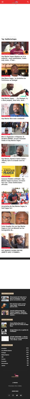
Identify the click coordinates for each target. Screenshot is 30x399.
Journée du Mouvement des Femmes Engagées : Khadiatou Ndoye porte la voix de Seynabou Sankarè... (18, 313)
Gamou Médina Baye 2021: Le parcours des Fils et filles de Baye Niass (19, 324)
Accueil (2, 37)
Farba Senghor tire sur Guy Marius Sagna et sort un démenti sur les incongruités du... (13, 228)
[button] (28, 2)
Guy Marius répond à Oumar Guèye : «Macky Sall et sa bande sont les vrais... (14, 160)
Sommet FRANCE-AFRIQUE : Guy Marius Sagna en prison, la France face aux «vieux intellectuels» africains (13, 181)
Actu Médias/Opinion (6, 53)
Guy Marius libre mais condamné (12, 119)
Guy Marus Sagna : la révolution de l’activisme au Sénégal (13, 79)
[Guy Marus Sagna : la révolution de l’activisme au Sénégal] (15, 70)
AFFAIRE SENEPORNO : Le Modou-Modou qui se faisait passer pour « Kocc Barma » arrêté (19, 338)
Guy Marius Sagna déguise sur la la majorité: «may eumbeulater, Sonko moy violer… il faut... (13, 58)
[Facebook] (9, 395)
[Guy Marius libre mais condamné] (15, 110)
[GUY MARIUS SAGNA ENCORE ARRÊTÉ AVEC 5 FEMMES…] (15, 241)
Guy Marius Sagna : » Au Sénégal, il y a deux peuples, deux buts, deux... (14, 99)
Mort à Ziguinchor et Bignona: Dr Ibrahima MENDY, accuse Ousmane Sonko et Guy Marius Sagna (13, 138)
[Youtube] (20, 395)
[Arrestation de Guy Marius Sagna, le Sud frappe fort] (15, 196)
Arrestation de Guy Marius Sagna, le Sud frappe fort (14, 207)
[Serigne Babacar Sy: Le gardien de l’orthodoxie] (4, 331)
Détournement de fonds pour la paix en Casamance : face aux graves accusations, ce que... (18, 298)
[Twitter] (17, 395)
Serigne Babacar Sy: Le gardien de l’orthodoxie (19, 330)
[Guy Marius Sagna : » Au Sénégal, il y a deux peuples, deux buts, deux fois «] (15, 90)
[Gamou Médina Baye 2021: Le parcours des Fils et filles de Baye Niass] (4, 324)
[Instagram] (13, 395)
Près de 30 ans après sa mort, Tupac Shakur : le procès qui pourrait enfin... (18, 305)
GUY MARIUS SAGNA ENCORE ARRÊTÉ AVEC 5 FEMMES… (11, 251)
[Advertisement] (15, 20)
